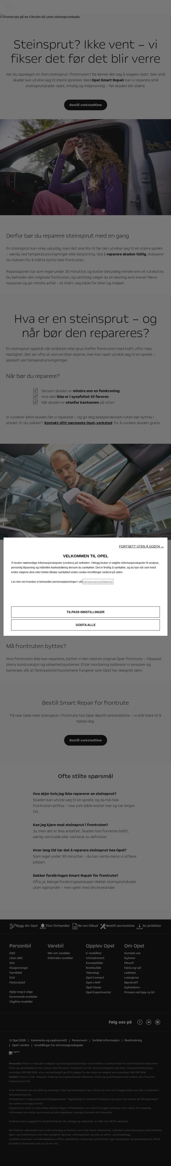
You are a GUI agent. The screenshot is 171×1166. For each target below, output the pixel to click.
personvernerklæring (97, 581)
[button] (141, 546)
